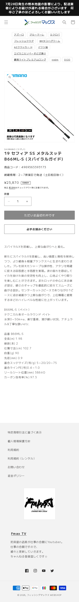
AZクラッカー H (23, 47)
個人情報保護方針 (19, 441)
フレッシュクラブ (24, 40)
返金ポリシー (16, 476)
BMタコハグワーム (50, 40)
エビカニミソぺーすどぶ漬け (30, 53)
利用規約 (13, 450)
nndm (55, 59)
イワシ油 (43, 47)
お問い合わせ (16, 467)
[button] (6, 22)
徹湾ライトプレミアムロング (30, 59)
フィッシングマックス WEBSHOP (44, 594)
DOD (67, 59)
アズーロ (19, 34)
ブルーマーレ (37, 34)
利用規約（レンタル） (22, 458)
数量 (6, 194)
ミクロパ (55, 34)
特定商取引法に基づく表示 (25, 432)
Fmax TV (18, 533)
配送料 (12, 187)
